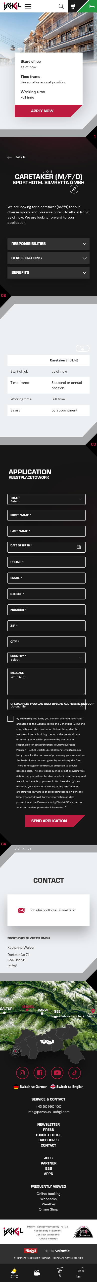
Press (48, 1130)
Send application (49, 820)
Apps (48, 1174)
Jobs (48, 1158)
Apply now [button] (42, 111)
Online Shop (48, 1209)
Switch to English (70, 1086)
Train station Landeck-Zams (72, 1016)
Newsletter (48, 1124)
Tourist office (48, 1135)
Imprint (31, 1226)
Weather (48, 1204)
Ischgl (28, 1006)
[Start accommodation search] (87, 6)
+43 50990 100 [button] (48, 1106)
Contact (48, 1145)
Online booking (48, 1193)
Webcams (48, 1199)
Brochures (49, 1140)
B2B (48, 1168)
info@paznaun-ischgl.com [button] (49, 1111)
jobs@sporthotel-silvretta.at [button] (53, 910)
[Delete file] (81, 705)
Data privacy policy (48, 1226)
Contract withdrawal (47, 1234)
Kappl (43, 1010)
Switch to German (34, 1086)
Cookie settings (49, 1238)
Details (20, 157)
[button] (61, 6)
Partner (48, 1163)
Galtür (6, 1008)
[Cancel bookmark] (74, 189)
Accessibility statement (47, 1230)
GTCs (64, 1226)
